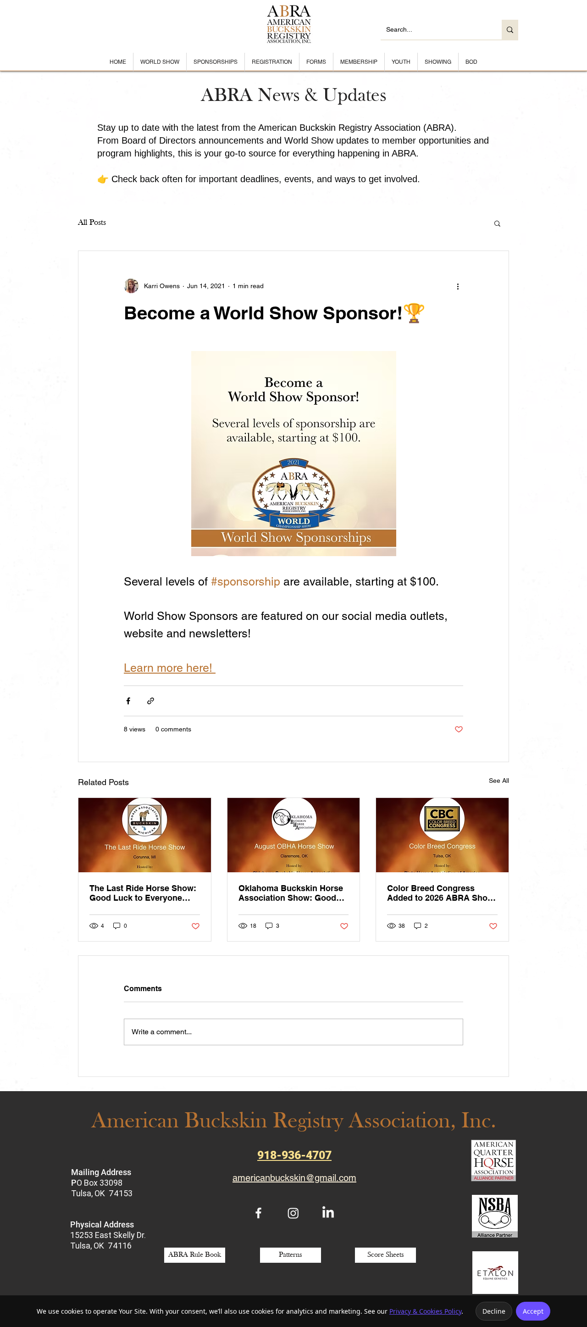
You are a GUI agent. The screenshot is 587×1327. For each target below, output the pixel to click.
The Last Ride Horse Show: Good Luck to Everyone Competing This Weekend (142, 893)
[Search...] (510, 29)
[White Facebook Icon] (258, 1213)
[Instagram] (293, 1213)
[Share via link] (150, 701)
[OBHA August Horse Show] (293, 835)
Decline (493, 1311)
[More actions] (457, 285)
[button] (497, 223)
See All (499, 780)
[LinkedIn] (328, 1213)
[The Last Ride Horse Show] (144, 835)
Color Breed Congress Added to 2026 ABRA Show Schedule (440, 893)
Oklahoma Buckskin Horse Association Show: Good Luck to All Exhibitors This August (290, 893)
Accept (533, 1311)
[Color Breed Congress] (442, 835)
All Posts (92, 222)
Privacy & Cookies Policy (425, 1311)
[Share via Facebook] (128, 701)
